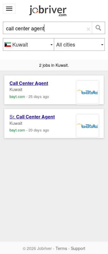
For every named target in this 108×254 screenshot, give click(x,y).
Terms (61, 248)
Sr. (32, 116)
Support (78, 248)
